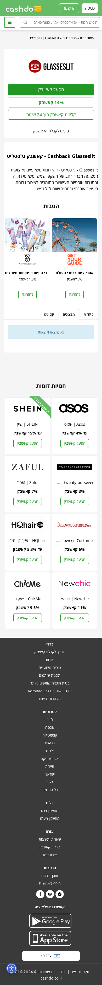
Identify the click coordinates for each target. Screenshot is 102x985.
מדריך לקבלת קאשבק (49, 651)
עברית (48, 955)
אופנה (49, 727)
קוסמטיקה (49, 735)
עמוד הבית (87, 38)
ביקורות (88, 314)
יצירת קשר (50, 854)
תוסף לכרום (49, 875)
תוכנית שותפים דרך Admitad (50, 690)
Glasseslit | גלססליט (44, 38)
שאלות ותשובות (50, 839)
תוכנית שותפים (49, 675)
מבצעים (69, 314)
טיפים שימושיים (50, 667)
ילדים (50, 750)
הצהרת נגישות (50, 698)
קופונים (49, 314)
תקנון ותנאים (80, 971)
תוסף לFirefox (50, 883)
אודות (50, 659)
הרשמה (69, 8)
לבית (49, 719)
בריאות (50, 742)
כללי (50, 781)
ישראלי (50, 774)
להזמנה (74, 294)
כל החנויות (70, 38)
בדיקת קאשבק (49, 847)
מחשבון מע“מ (49, 818)
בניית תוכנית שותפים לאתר (49, 683)
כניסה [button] (90, 8)
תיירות (49, 766)
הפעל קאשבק (51, 89)
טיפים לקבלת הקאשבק (51, 130)
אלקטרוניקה (50, 758)
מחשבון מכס (49, 810)
